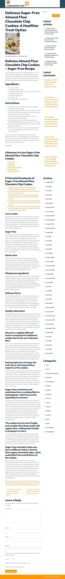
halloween (49, 394)
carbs (47, 369)
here (45, 80)
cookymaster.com (15, 5)
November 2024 (50, 270)
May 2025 (49, 245)
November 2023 (50, 320)
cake (47, 365)
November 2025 (50, 220)
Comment (8, 508)
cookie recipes (50, 381)
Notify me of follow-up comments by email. (18, 563)
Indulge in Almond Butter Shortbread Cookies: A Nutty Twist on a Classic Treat (14, 492)
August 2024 (49, 282)
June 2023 (49, 341)
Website (7, 545)
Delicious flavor (12, 169)
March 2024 (49, 303)
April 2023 (49, 349)
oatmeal (48, 406)
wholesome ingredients (32, 485)
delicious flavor (25, 483)
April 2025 (49, 249)
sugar (47, 423)
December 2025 (50, 215)
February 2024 (50, 307)
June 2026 (49, 190)
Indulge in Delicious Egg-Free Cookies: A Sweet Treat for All (50, 47)
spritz (47, 419)
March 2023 (49, 353)
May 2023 (49, 345)
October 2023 (50, 324)
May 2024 (49, 295)
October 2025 (50, 224)
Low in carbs (11, 161)
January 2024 (50, 311)
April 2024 (49, 299)
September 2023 (50, 328)
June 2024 (49, 290)
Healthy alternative (13, 171)
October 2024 (50, 274)
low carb (16, 485)
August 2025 (49, 232)
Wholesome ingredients (15, 167)
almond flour (11, 481)
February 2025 (50, 257)
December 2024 (50, 265)
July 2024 (48, 286)
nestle (47, 402)
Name (7, 528)
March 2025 (49, 253)
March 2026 (49, 203)
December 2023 (50, 316)
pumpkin (48, 415)
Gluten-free (11, 165)
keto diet (10, 485)
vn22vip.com (48, 97)
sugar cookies (49, 427)
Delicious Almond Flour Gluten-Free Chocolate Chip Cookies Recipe (33, 491)
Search (45, 11)
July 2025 (48, 236)
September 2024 (50, 278)
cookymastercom (12, 56)
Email (7, 536)
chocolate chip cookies (14, 483)
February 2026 (50, 207)
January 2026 (50, 211)
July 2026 (48, 186)
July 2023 (48, 336)
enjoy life (48, 390)
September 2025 (50, 228)
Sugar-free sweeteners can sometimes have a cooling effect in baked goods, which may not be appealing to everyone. (23, 197)
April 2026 (49, 199)
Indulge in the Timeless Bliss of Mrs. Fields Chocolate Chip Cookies (51, 39)
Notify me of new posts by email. (15, 567)
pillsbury (48, 411)
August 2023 (49, 332)
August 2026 (49, 182)
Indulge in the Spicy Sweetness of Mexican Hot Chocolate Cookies (51, 55)
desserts (48, 386)
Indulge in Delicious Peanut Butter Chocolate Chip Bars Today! (50, 63)
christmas (48, 377)
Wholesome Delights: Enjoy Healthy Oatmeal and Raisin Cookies (51, 163)
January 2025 (50, 261)
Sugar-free (11, 163)
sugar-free (22, 485)
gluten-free (33, 483)
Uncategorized (50, 431)
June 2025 (49, 240)
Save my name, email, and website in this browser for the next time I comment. (22, 554)
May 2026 (49, 195)
